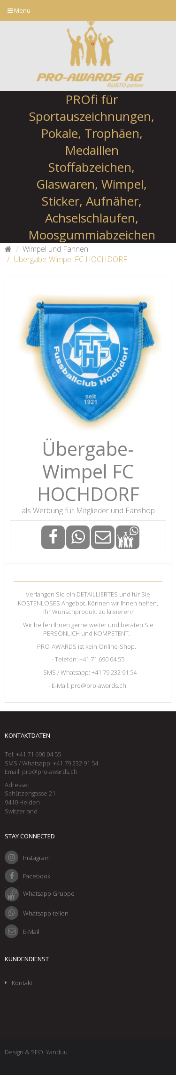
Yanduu (57, 1052)
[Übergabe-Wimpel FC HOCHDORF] (88, 359)
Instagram (36, 857)
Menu (22, 10)
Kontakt (22, 983)
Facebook (36, 876)
